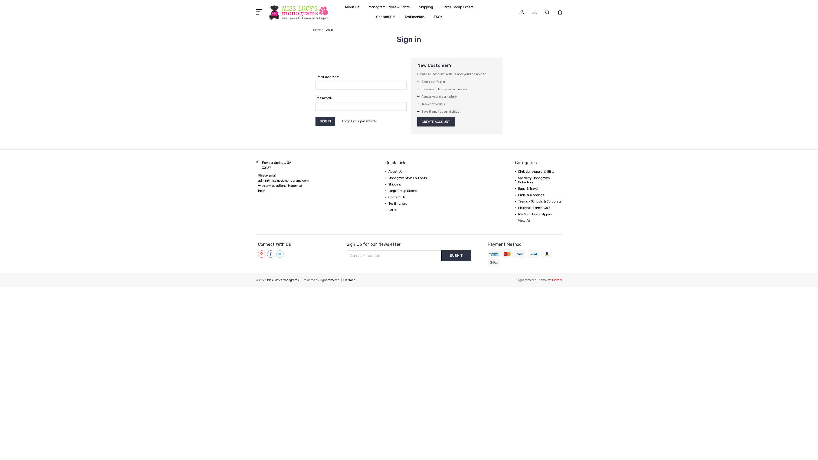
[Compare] (534, 15)
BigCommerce (329, 280)
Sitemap (349, 280)
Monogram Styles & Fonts (389, 7)
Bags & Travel (528, 189)
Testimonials (415, 17)
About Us (352, 7)
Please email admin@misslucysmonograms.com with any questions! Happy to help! (283, 183)
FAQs (438, 17)
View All (524, 221)
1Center (557, 280)
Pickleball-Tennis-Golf (534, 208)
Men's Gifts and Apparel (535, 214)
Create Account (436, 122)
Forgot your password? (359, 121)
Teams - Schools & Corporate (540, 201)
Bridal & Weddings (531, 195)
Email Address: (327, 77)
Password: (323, 98)
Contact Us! (385, 17)
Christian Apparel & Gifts (536, 172)
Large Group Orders (458, 7)
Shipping (426, 7)
